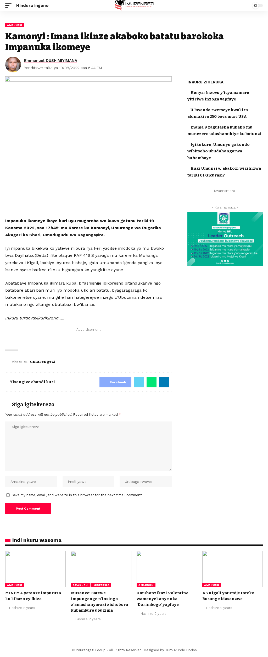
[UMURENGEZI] (134, 5)
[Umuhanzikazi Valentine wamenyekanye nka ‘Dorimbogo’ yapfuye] (167, 569)
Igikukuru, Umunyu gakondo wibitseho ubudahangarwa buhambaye (218, 151)
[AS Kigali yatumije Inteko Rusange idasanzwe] (232, 569)
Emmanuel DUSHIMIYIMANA (50, 60)
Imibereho (100, 585)
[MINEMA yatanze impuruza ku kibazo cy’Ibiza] (35, 569)
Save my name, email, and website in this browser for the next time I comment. (77, 495)
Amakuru (14, 25)
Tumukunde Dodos (181, 650)
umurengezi (42, 361)
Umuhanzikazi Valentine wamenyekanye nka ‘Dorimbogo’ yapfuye (162, 599)
